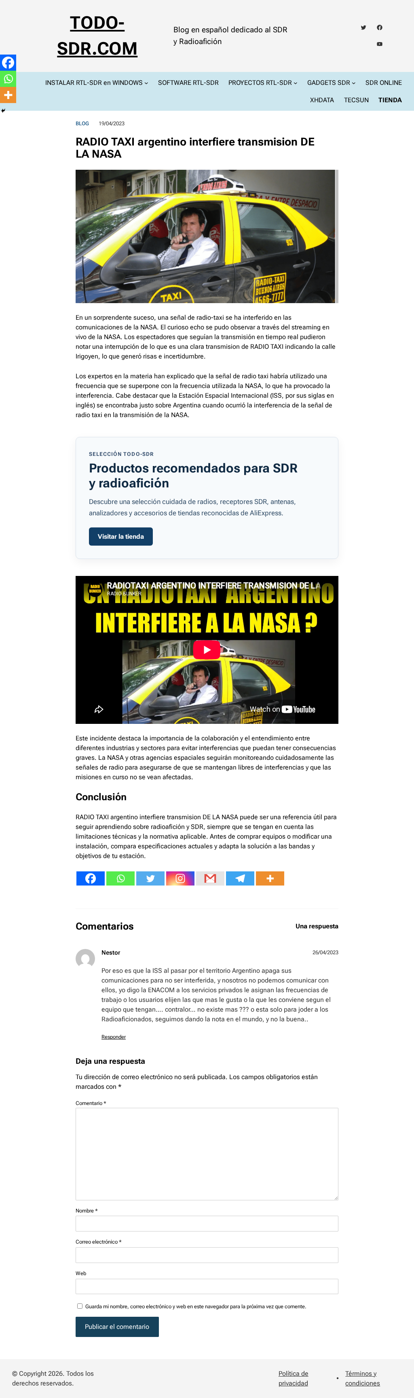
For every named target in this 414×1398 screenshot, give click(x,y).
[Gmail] (210, 878)
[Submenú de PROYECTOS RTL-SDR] (296, 82)
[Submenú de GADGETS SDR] (354, 82)
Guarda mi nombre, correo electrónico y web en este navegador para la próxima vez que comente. (195, 1306)
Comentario (91, 1103)
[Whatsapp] (120, 878)
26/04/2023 (325, 952)
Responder (113, 1037)
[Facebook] (90, 878)
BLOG (82, 123)
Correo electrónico (99, 1242)
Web (81, 1273)
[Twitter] (150, 878)
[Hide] (3, 111)
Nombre (87, 1211)
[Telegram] (240, 878)
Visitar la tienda (121, 536)
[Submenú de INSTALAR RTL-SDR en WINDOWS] (146, 82)
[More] (270, 878)
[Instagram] (180, 878)
